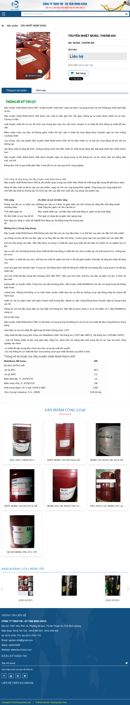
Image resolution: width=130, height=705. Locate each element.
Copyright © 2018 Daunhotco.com (16, 702)
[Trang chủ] (3, 25)
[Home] (65, 5)
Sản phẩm (12, 25)
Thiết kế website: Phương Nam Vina (51, 702)
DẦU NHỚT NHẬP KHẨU (33, 25)
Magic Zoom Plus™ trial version (15, 35)
